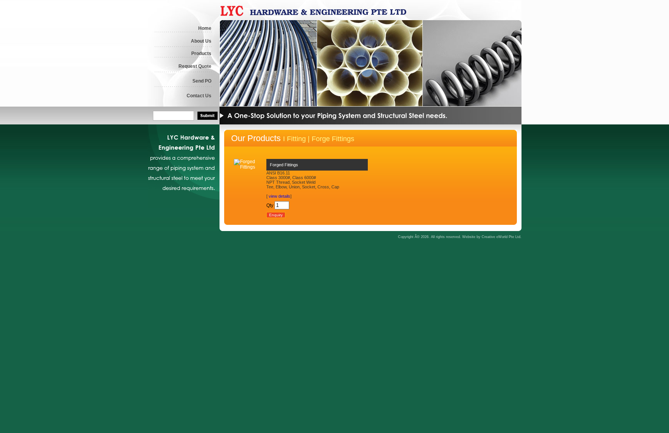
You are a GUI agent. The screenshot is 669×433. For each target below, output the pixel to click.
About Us (201, 41)
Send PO (201, 81)
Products (201, 53)
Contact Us (199, 95)
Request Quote (194, 66)
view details (279, 196)
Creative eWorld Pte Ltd (501, 237)
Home (204, 28)
